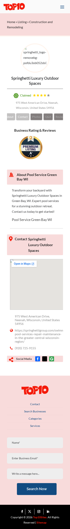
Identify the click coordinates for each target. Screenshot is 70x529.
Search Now (37, 489)
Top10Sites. (40, 517)
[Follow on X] (30, 512)
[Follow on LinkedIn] (48, 512)
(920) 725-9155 (25, 348)
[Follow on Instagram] (40, 512)
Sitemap (41, 522)
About (9, 116)
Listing (22, 22)
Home (11, 22)
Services (35, 425)
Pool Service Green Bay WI (32, 219)
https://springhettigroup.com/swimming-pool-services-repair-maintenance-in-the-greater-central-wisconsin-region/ (42, 335)
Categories (35, 418)
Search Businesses (35, 411)
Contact (23, 116)
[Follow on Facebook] (22, 512)
